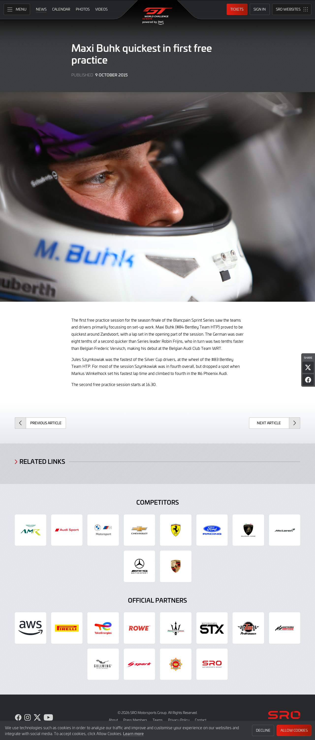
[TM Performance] (248, 628)
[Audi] (67, 530)
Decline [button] (263, 730)
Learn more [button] (133, 733)
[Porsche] (175, 566)
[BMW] (103, 530)
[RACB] (175, 664)
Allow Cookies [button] (294, 730)
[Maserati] (175, 628)
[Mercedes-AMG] (139, 566)
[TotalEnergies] (103, 628)
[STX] (212, 628)
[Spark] (139, 664)
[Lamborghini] (248, 530)
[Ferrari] (175, 530)
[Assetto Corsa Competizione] (284, 628)
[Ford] (212, 530)
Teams (158, 720)
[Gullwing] (103, 664)
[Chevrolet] (139, 530)
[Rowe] (139, 628)
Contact (200, 720)
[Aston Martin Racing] (30, 530)
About (113, 720)
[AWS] (30, 628)
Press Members (135, 720)
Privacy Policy (178, 720)
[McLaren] (284, 530)
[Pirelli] (67, 628)
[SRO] (212, 664)
